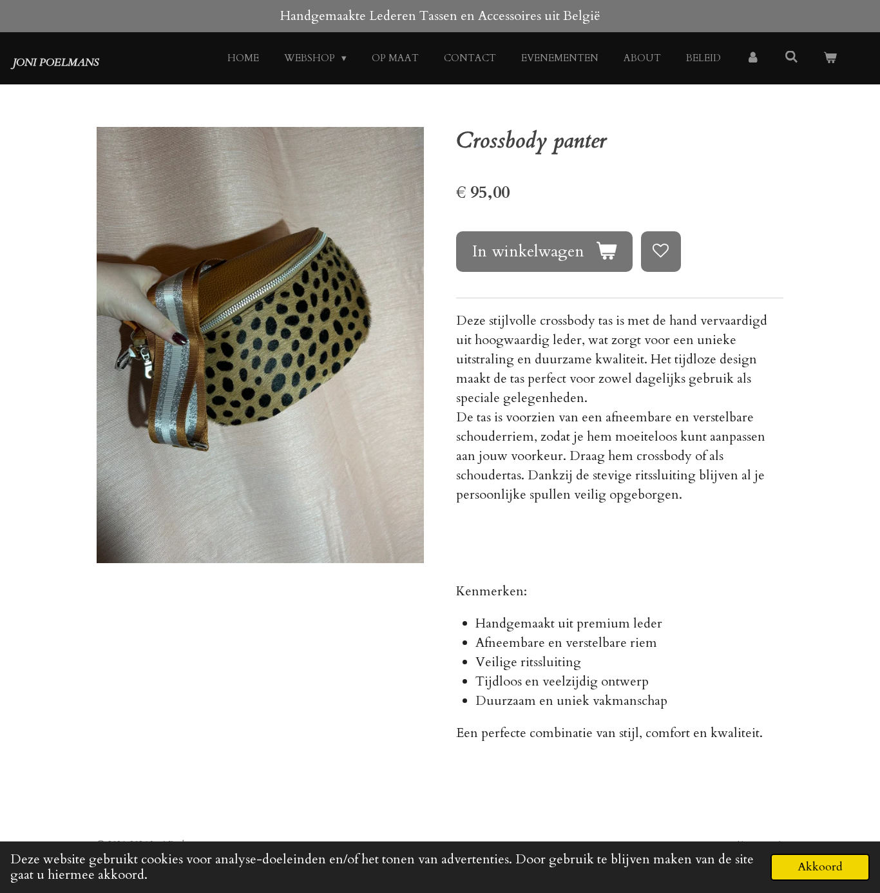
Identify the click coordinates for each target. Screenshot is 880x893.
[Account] (752, 58)
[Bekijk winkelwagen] (830, 58)
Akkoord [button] (820, 867)
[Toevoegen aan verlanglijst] (661, 251)
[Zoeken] (791, 57)
